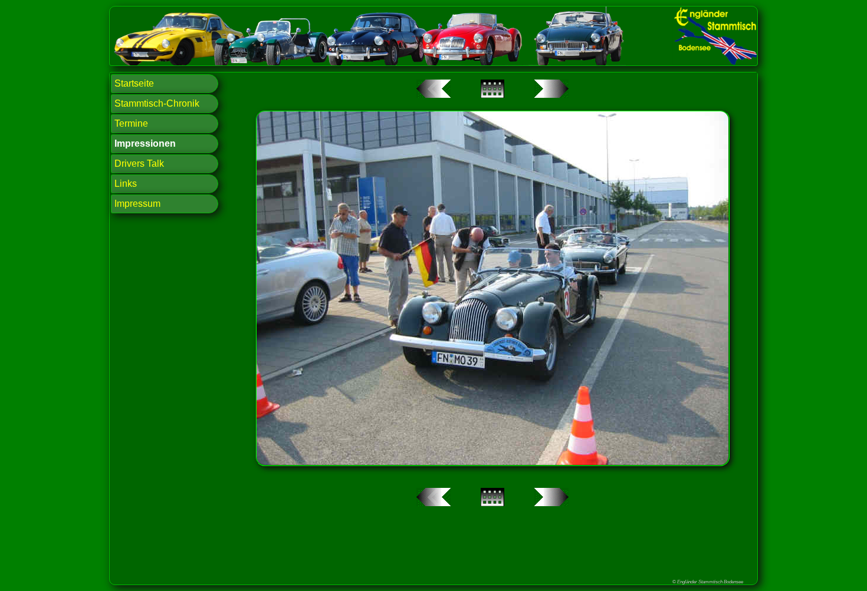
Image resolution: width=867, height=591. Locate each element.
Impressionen (145, 143)
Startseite (134, 83)
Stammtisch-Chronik (156, 103)
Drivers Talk (139, 164)
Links (125, 184)
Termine (131, 123)
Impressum (137, 204)
